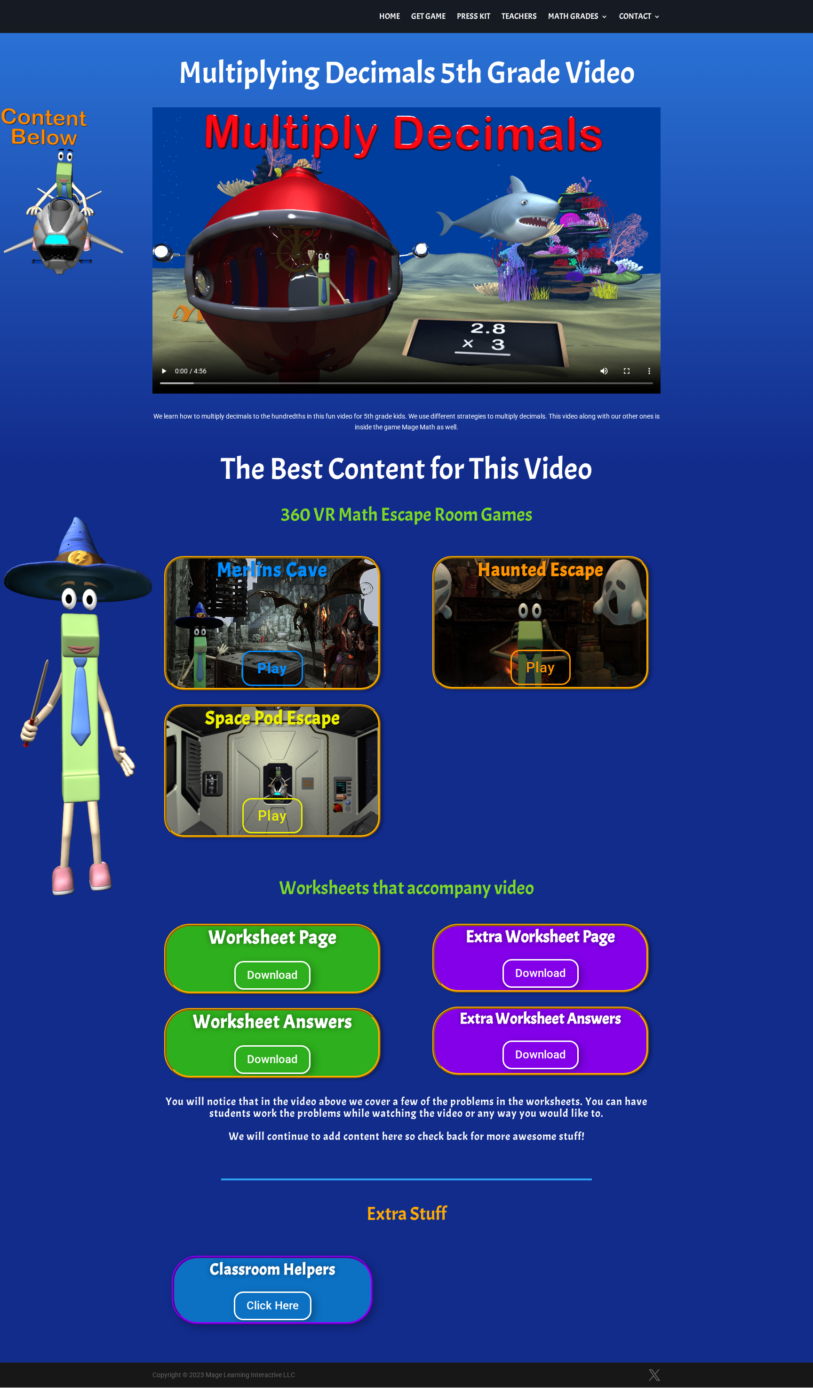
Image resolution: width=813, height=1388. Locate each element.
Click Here (273, 1305)
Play (272, 668)
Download (272, 975)
